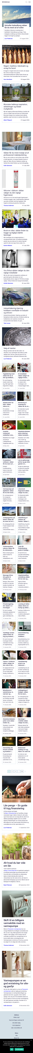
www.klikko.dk (18, 1028)
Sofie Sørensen (8, 165)
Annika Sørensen (8, 283)
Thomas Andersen (9, 205)
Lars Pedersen (9, 38)
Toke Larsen (7, 323)
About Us (16, 1038)
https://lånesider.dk (10, 813)
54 (22, 771)
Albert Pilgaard (8, 120)
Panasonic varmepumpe (14, 929)
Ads (17, 1035)
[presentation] (4, 16)
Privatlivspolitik (19, 1049)
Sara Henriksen (8, 79)
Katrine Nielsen (8, 245)
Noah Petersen (8, 885)
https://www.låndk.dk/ (11, 870)
